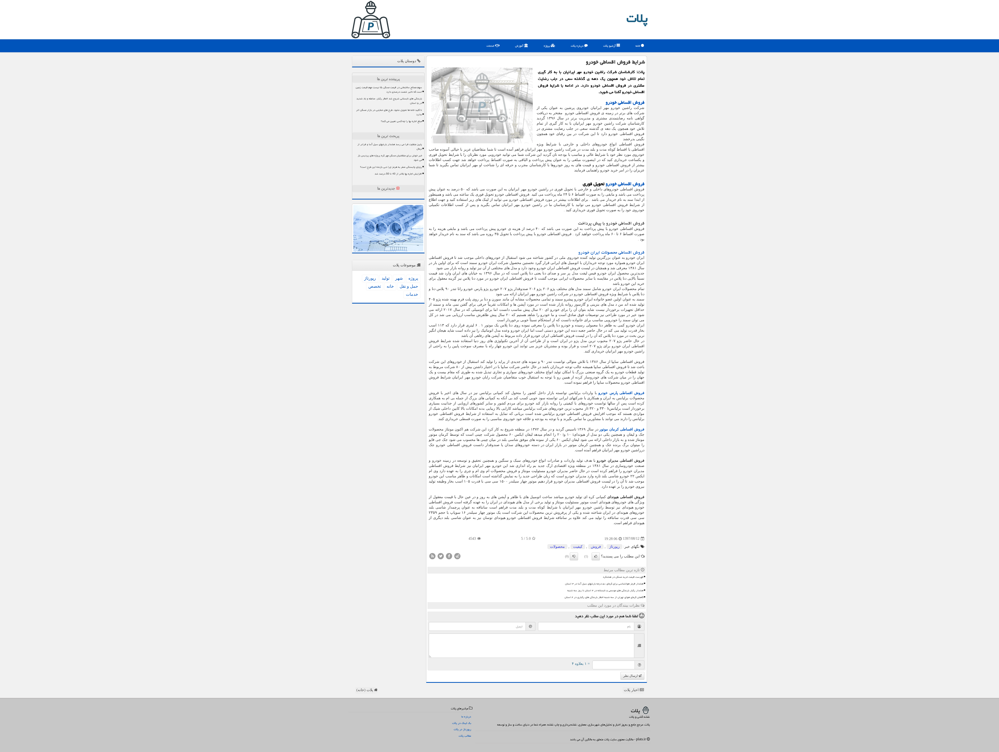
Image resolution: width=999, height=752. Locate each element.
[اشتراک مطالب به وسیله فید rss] (432, 556)
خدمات (490, 45)
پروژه (547, 45)
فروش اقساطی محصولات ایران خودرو (611, 252)
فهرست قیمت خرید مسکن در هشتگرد (623, 577)
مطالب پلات (465, 735)
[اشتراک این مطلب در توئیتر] (440, 556)
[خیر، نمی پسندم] (574, 556)
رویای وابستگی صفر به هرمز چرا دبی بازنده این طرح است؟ (391, 167)
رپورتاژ (614, 547)
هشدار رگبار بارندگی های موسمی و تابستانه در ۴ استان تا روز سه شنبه (605, 590)
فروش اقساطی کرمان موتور (621, 429)
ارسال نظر (630, 676)
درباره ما (466, 716)
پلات (637, 18)
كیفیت (577, 547)
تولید (385, 278)
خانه (638, 45)
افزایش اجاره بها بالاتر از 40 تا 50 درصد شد (398, 173)
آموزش (519, 45)
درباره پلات (577, 45)
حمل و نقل (409, 286)
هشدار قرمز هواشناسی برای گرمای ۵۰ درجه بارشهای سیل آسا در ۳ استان (604, 583)
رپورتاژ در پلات (462, 729)
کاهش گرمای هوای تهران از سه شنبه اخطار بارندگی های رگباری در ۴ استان (604, 597)
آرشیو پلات (610, 45)
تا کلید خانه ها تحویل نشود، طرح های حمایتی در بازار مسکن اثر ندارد (389, 112)
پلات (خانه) (365, 690)
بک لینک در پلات (461, 723)
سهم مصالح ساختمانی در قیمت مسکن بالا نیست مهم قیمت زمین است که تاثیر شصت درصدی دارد (389, 89)
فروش (596, 547)
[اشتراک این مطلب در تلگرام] (457, 556)
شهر (399, 278)
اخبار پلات (632, 690)
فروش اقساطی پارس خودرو (621, 393)
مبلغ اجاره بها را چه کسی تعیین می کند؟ (401, 121)
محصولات (557, 547)
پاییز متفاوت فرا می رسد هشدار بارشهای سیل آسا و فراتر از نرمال (389, 146)
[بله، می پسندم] (596, 556)
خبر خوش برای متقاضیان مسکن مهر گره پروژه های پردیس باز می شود (390, 158)
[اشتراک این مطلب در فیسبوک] (449, 556)
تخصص (374, 286)
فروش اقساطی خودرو (625, 102)
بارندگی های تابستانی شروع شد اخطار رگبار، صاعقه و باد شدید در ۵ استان (389, 101)
